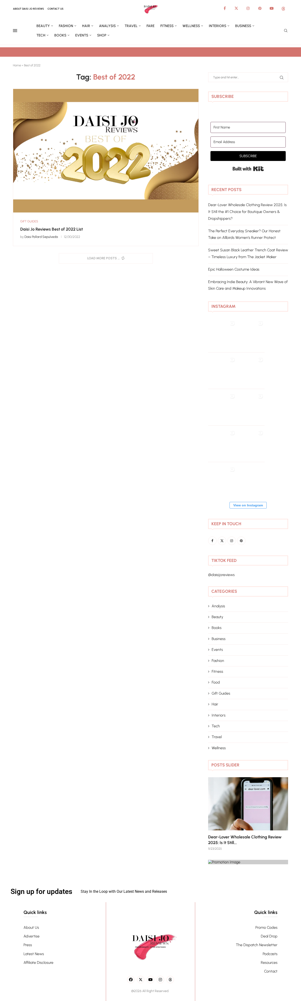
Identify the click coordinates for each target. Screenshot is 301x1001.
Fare (150, 26)
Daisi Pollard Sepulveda (41, 237)
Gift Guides (221, 693)
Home (17, 65)
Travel (131, 26)
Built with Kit (248, 168)
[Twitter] (236, 8)
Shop (101, 35)
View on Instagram (248, 505)
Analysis (107, 26)
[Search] (285, 31)
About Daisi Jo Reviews (28, 8)
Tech (40, 35)
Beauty (43, 26)
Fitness (167, 26)
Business (243, 26)
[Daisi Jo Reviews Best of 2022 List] (105, 150)
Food (216, 682)
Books (60, 35)
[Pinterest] (260, 8)
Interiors (217, 26)
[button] (217, 813)
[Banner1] (248, 862)
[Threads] (283, 8)
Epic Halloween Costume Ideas (233, 269)
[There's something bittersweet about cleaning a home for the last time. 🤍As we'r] (222, 484)
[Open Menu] (15, 30)
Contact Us (55, 8)
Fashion (66, 26)
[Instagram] (248, 8)
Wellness (191, 26)
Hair (86, 26)
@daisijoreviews (221, 575)
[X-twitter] (140, 979)
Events (81, 35)
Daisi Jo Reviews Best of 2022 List (51, 229)
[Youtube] (271, 8)
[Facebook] (224, 8)
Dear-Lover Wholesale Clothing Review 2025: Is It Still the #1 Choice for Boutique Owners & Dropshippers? (247, 212)
